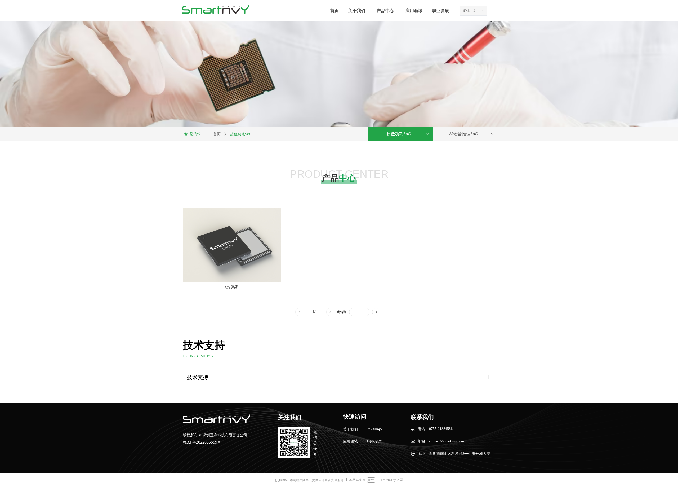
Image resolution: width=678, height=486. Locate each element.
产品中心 (385, 10)
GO (376, 312)
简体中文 (469, 10)
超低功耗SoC (408, 134)
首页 (217, 134)
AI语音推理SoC (472, 134)
